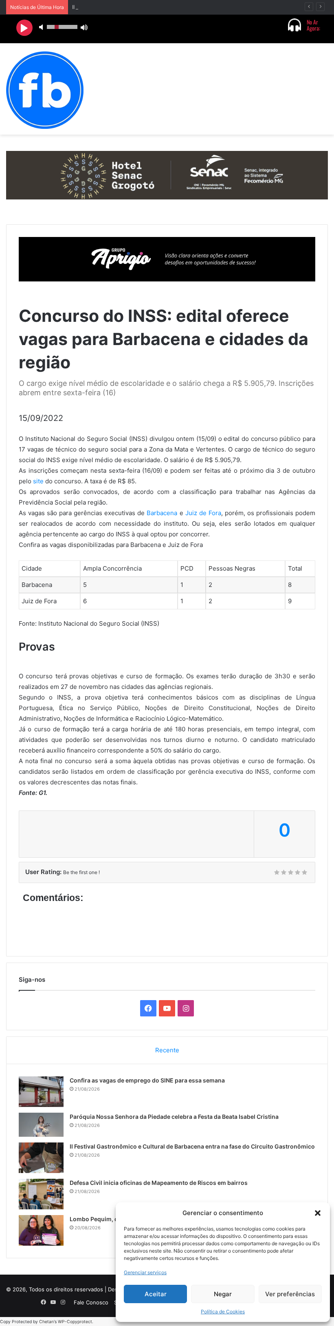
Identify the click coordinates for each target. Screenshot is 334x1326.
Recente (167, 1050)
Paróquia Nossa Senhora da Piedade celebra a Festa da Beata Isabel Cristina (174, 1116)
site (39, 481)
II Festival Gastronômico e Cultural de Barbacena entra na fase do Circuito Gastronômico (192, 1146)
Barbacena (162, 513)
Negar (223, 1294)
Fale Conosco (91, 1302)
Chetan (46, 1321)
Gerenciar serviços (145, 1272)
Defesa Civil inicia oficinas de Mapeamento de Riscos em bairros (159, 1182)
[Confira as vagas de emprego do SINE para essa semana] (41, 1091)
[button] (318, 1213)
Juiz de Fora (203, 513)
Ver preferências (290, 1294)
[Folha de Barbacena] (45, 90)
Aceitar (156, 1294)
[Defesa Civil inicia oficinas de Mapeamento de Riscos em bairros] (41, 1194)
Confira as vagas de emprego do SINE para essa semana (147, 1080)
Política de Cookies (223, 1311)
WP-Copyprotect (75, 1321)
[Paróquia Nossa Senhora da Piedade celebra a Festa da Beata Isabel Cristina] (41, 1125)
